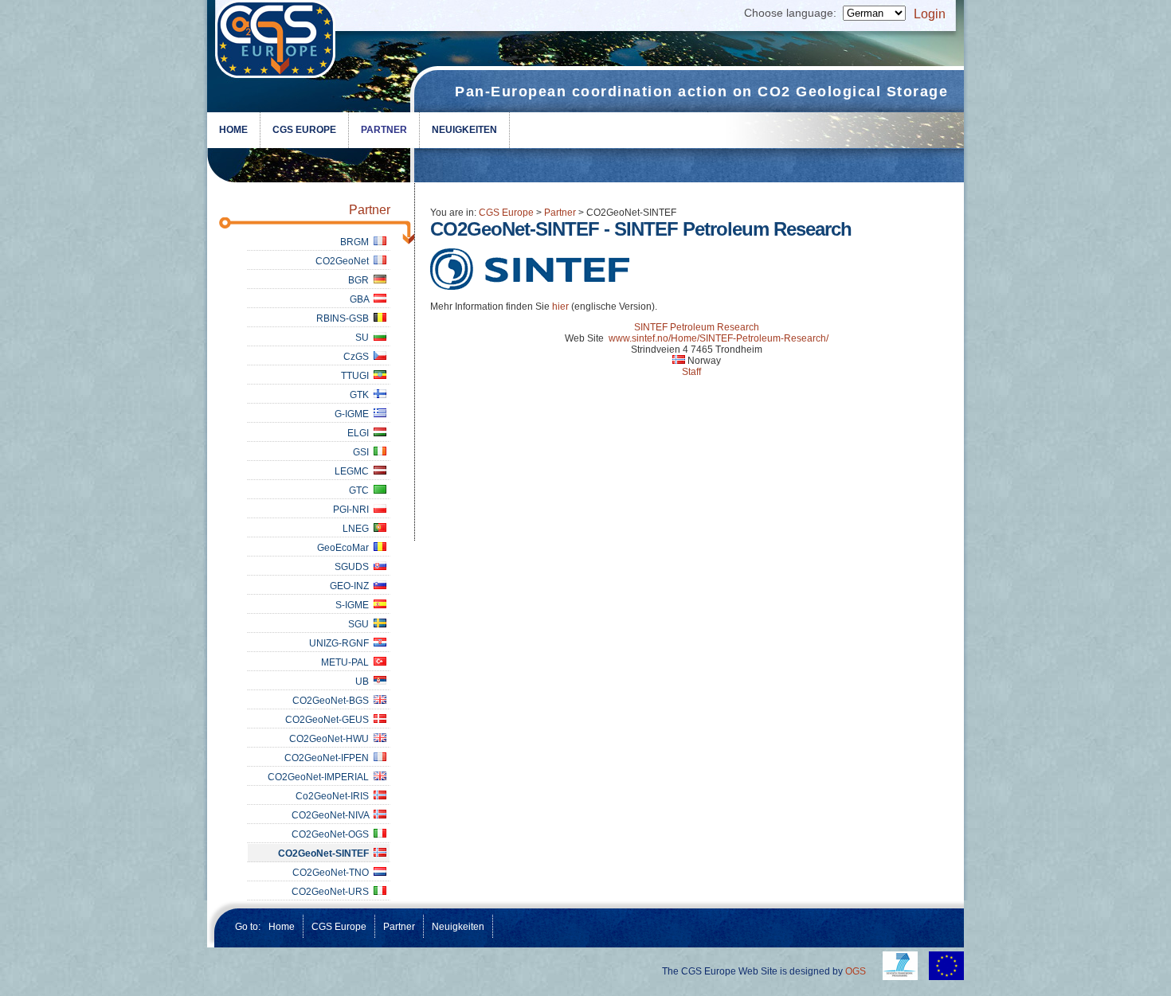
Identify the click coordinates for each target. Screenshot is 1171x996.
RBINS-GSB (345, 318)
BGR (361, 280)
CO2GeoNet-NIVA (333, 815)
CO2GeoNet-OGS (333, 834)
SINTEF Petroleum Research (696, 327)
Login (930, 14)
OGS (855, 971)
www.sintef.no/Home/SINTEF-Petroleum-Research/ (718, 338)
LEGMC (354, 471)
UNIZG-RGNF (341, 643)
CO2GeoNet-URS (333, 891)
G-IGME (354, 414)
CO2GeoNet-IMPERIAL (321, 777)
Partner (384, 129)
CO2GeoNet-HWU (331, 738)
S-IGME (354, 605)
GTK (362, 394)
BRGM (357, 242)
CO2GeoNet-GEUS (329, 719)
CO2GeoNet (344, 261)
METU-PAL (347, 662)
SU (364, 337)
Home (233, 129)
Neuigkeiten (464, 129)
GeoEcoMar (345, 547)
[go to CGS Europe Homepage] (279, 43)
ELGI (360, 433)
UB (364, 681)
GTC (361, 490)
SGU (361, 624)
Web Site (584, 338)
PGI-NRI (353, 509)
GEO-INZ (352, 586)
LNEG (358, 528)
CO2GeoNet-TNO (333, 872)
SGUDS (354, 566)
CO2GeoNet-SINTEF (326, 853)
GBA (362, 299)
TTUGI (357, 375)
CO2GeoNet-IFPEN (329, 758)
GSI (363, 452)
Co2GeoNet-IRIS (335, 796)
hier (560, 306)
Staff (691, 371)
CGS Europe (304, 129)
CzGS (358, 356)
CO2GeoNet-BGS (333, 700)
